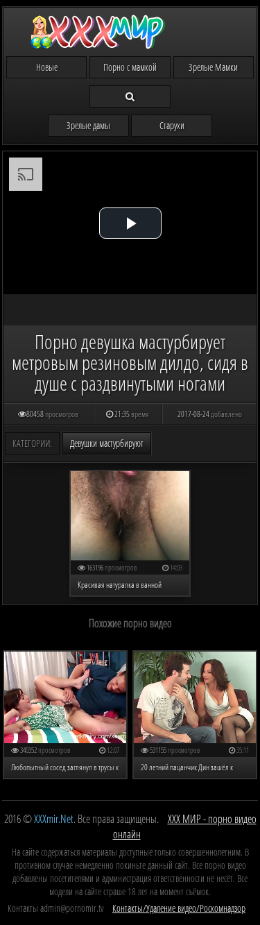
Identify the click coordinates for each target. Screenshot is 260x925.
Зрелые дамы (88, 125)
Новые (47, 67)
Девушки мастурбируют (107, 443)
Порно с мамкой (130, 67)
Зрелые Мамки (213, 67)
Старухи (171, 125)
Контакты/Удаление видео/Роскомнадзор (178, 908)
